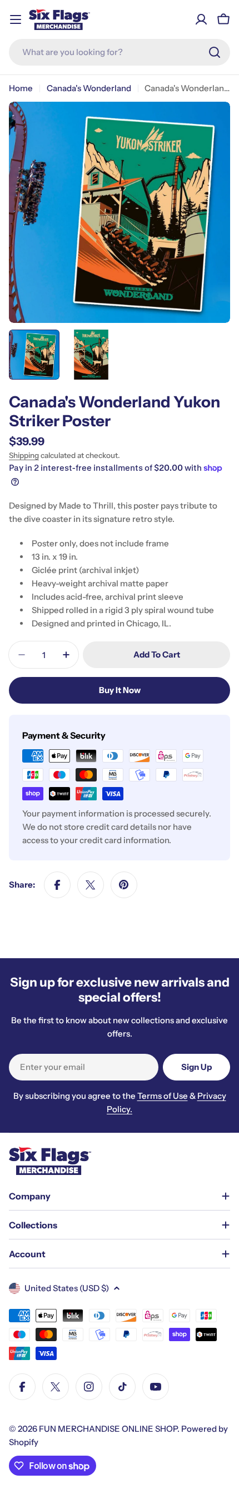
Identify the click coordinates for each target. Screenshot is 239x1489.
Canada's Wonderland (89, 88)
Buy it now (120, 690)
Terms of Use (162, 1095)
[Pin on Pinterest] (124, 885)
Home (21, 88)
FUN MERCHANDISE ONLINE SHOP (108, 1428)
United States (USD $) (66, 1288)
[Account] (201, 19)
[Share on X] (90, 885)
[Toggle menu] (15, 19)
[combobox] (119, 52)
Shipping (24, 455)
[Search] (214, 52)
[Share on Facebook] (57, 885)
